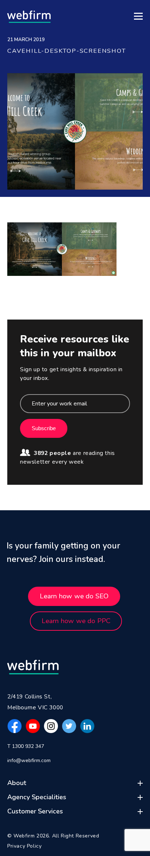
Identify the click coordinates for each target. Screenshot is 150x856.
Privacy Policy (24, 846)
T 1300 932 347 (25, 746)
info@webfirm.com (29, 760)
